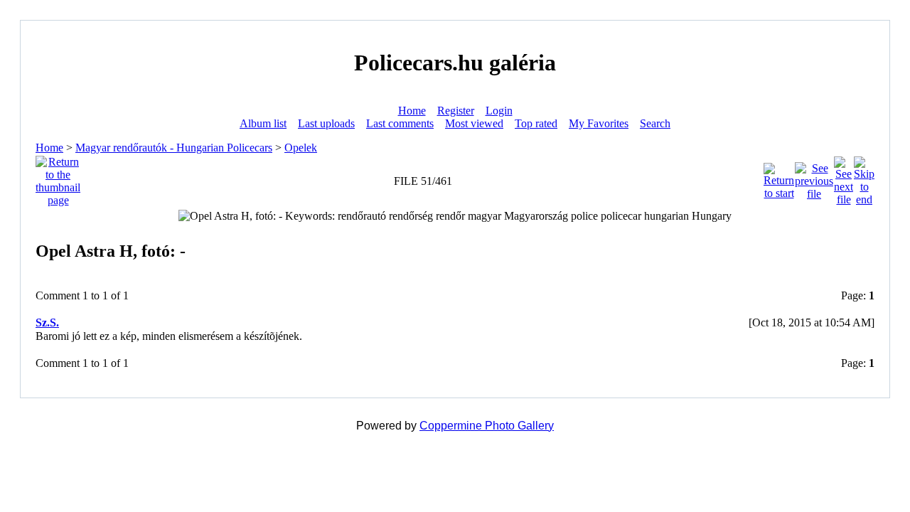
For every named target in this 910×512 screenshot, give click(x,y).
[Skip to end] (864, 177)
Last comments (400, 123)
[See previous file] (814, 177)
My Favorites (598, 123)
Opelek (300, 148)
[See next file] (843, 177)
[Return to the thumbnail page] (58, 177)
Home (412, 111)
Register (455, 111)
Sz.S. (47, 322)
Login (499, 111)
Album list (263, 123)
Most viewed (474, 123)
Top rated (536, 123)
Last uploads (326, 123)
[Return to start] (779, 177)
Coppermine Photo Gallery (486, 426)
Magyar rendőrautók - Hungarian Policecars (173, 148)
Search (655, 123)
